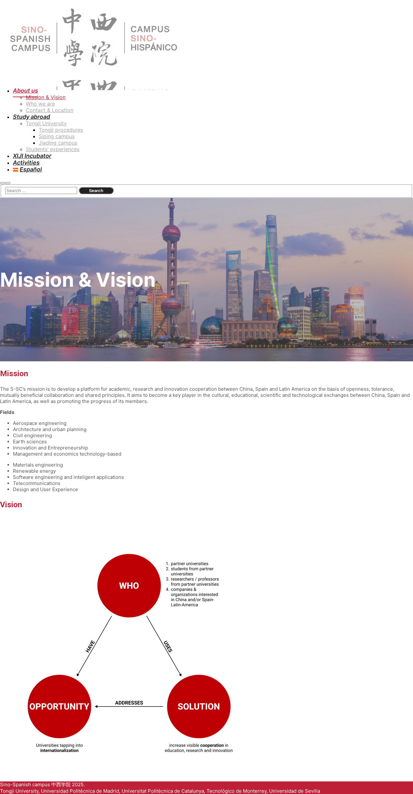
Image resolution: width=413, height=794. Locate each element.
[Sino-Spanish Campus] (94, 77)
